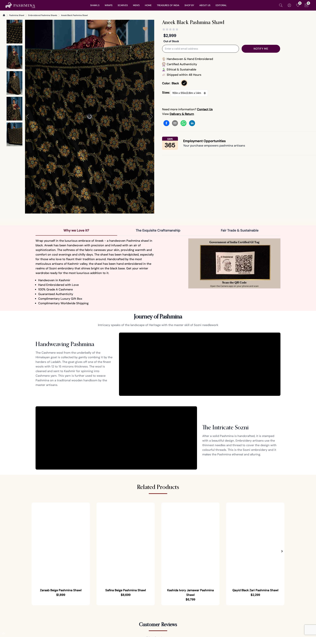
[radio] (184, 83)
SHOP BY (189, 5)
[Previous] (27, 116)
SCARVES (123, 5)
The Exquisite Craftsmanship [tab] (158, 230)
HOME (148, 5)
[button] (282, 551)
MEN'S (136, 5)
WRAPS (108, 5)
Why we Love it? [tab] (76, 230)
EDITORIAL (221, 5)
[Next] (151, 116)
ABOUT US (204, 5)
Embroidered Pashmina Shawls (42, 15)
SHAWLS (94, 5)
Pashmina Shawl (16, 15)
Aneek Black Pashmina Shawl (74, 15)
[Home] (4, 15)
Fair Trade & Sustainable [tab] (240, 230)
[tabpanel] (158, 272)
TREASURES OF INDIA (168, 5)
